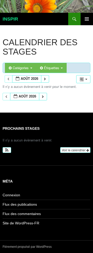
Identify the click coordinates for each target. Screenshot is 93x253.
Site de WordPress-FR (21, 223)
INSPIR (10, 19)
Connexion (11, 195)
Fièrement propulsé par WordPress (27, 247)
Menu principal (87, 19)
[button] (7, 150)
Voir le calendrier (74, 150)
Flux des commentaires (22, 214)
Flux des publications (20, 204)
